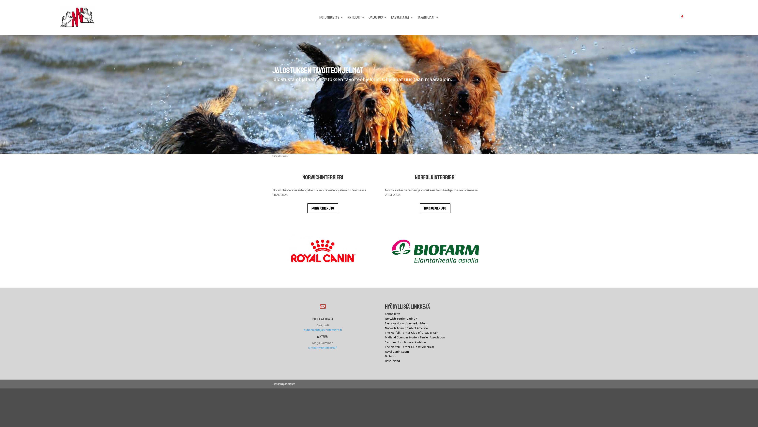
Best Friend (393, 361)
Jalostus (376, 18)
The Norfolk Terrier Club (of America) (409, 347)
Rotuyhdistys (329, 18)
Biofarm (390, 356)
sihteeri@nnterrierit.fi (322, 348)
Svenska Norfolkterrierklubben (405, 342)
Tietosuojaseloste (283, 384)
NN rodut (354, 18)
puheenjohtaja (322, 319)
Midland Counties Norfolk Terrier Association (415, 337)
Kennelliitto (392, 314)
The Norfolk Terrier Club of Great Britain (411, 332)
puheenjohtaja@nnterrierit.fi (323, 330)
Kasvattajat (400, 18)
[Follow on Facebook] (682, 16)
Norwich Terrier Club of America (406, 328)
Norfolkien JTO (435, 208)
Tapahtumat (426, 18)
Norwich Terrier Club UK (401, 318)
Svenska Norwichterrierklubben (406, 323)
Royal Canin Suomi (397, 351)
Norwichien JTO (322, 208)
